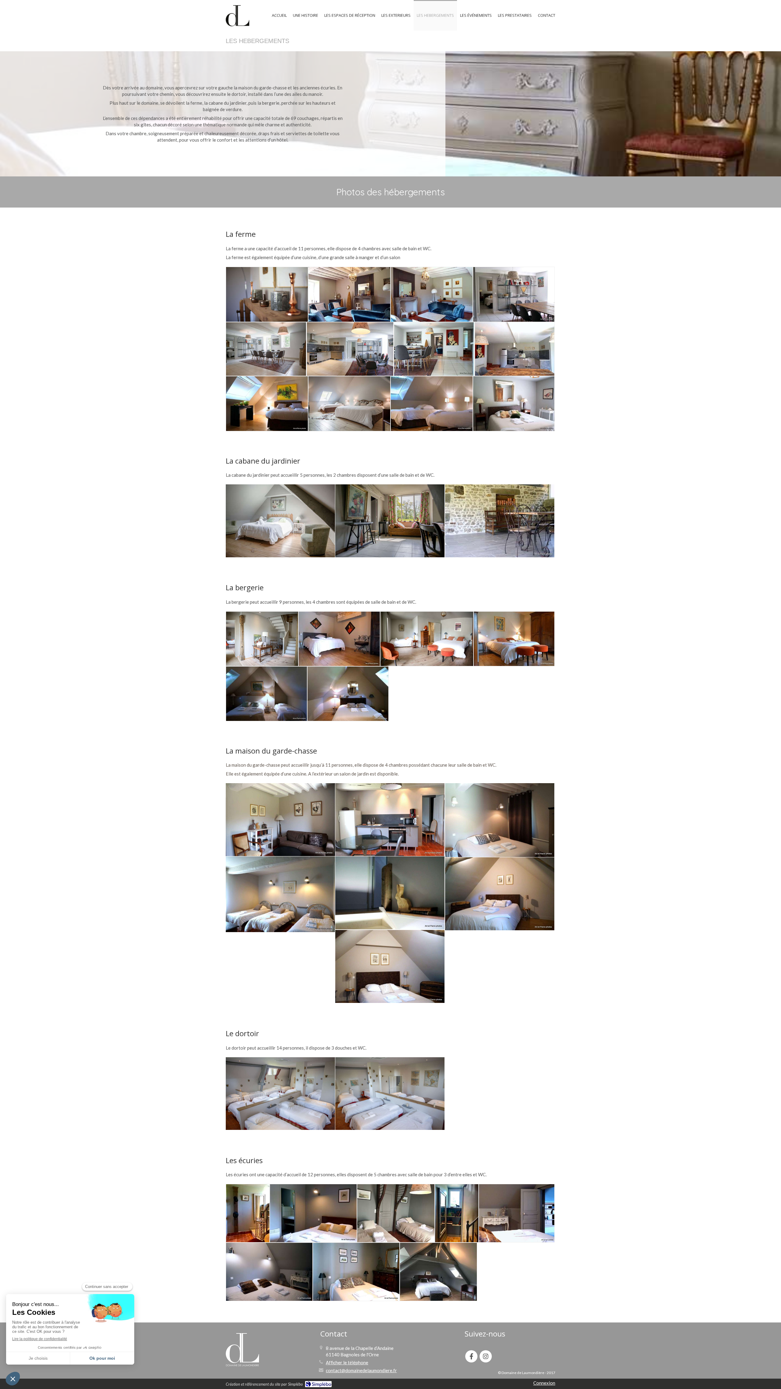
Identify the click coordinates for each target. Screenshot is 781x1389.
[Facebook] (471, 1356)
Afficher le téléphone (347, 1362)
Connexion (544, 1383)
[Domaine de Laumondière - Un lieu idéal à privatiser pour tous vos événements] (237, 16)
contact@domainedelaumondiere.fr (361, 1370)
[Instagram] (486, 1356)
